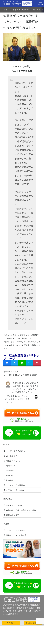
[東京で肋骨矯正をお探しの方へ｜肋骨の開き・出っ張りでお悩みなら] (17, 3)
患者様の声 (11, 466)
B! (29, 363)
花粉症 (15, 372)
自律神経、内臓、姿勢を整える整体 (21, 510)
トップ (7, 10)
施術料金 (10, 480)
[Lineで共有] (22, 362)
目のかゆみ (20, 375)
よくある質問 (11, 456)
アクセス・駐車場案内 (15, 485)
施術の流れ (11, 475)
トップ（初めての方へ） (16, 451)
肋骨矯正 (33, 375)
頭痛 (27, 375)
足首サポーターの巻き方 (16, 535)
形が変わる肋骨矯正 (21, 10)
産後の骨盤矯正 (12, 515)
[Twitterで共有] (14, 362)
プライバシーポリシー (15, 530)
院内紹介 (10, 471)
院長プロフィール (13, 461)
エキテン (22, 342)
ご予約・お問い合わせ (15, 490)
